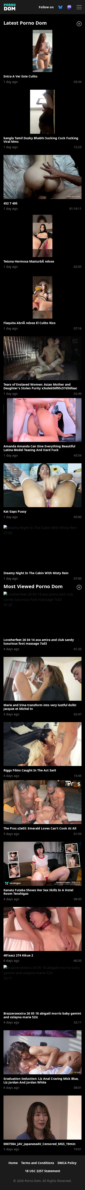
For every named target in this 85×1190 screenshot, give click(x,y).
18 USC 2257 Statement (42, 1171)
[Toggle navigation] (77, 7)
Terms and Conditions (37, 1163)
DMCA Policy (67, 1163)
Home (13, 1163)
